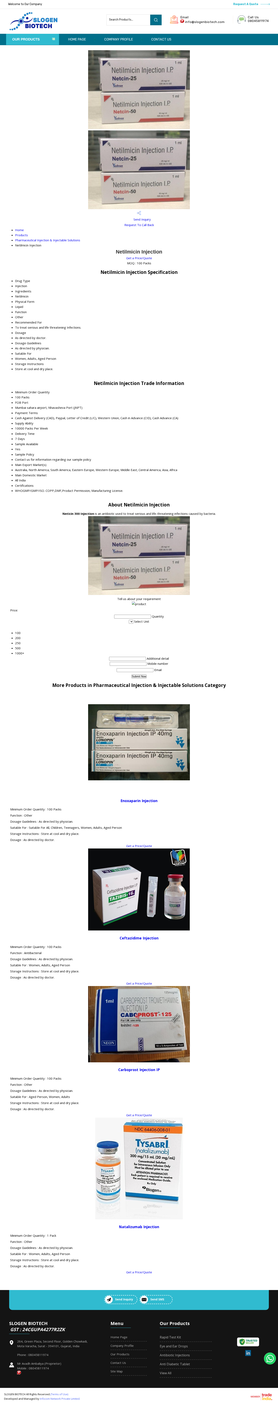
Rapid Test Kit (170, 1337)
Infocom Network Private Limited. (60, 1399)
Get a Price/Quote (139, 258)
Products (21, 235)
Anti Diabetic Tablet (175, 1364)
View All (165, 1373)
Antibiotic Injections (175, 1355)
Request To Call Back (139, 225)
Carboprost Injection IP (139, 1069)
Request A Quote (246, 4)
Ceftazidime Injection (139, 938)
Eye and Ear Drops (174, 1346)
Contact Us (161, 39)
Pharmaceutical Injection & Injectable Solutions (47, 240)
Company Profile (118, 39)
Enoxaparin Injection (139, 800)
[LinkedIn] (248, 1355)
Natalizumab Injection (139, 1226)
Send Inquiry (142, 219)
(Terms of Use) (59, 1394)
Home (19, 230)
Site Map (117, 1371)
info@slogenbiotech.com (205, 22)
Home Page (77, 39)
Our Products (26, 39)
